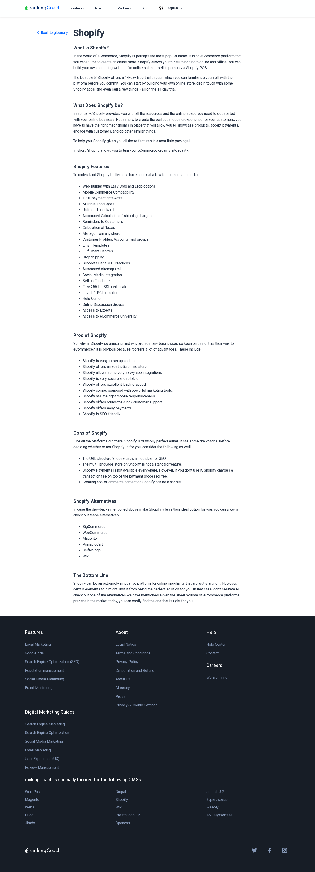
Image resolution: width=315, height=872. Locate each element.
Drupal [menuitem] (121, 792)
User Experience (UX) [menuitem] (42, 759)
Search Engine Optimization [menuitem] (47, 732)
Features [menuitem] (34, 632)
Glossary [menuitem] (123, 688)
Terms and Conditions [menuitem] (133, 653)
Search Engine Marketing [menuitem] (45, 724)
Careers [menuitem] (214, 665)
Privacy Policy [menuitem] (127, 662)
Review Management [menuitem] (42, 767)
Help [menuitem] (211, 632)
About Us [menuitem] (123, 679)
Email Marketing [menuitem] (38, 750)
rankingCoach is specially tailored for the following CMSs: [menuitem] (83, 779)
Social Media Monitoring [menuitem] (44, 679)
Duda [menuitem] (29, 815)
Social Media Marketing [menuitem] (44, 741)
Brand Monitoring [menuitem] (38, 688)
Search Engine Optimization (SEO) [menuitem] (52, 662)
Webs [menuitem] (29, 807)
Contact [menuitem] (212, 653)
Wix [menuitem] (119, 807)
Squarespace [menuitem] (217, 799)
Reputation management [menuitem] (44, 670)
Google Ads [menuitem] (34, 653)
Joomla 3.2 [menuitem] (215, 792)
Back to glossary (54, 32)
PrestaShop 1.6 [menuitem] (128, 815)
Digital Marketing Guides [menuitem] (49, 712)
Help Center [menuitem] (216, 644)
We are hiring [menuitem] (216, 677)
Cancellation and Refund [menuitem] (135, 670)
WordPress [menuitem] (34, 792)
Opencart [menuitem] (123, 823)
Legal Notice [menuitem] (126, 644)
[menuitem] (77, 8)
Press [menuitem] (120, 696)
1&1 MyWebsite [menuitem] (219, 815)
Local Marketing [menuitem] (38, 644)
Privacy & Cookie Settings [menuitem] (137, 705)
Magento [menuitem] (32, 799)
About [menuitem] (122, 632)
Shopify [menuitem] (122, 799)
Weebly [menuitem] (212, 807)
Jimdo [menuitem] (30, 823)
